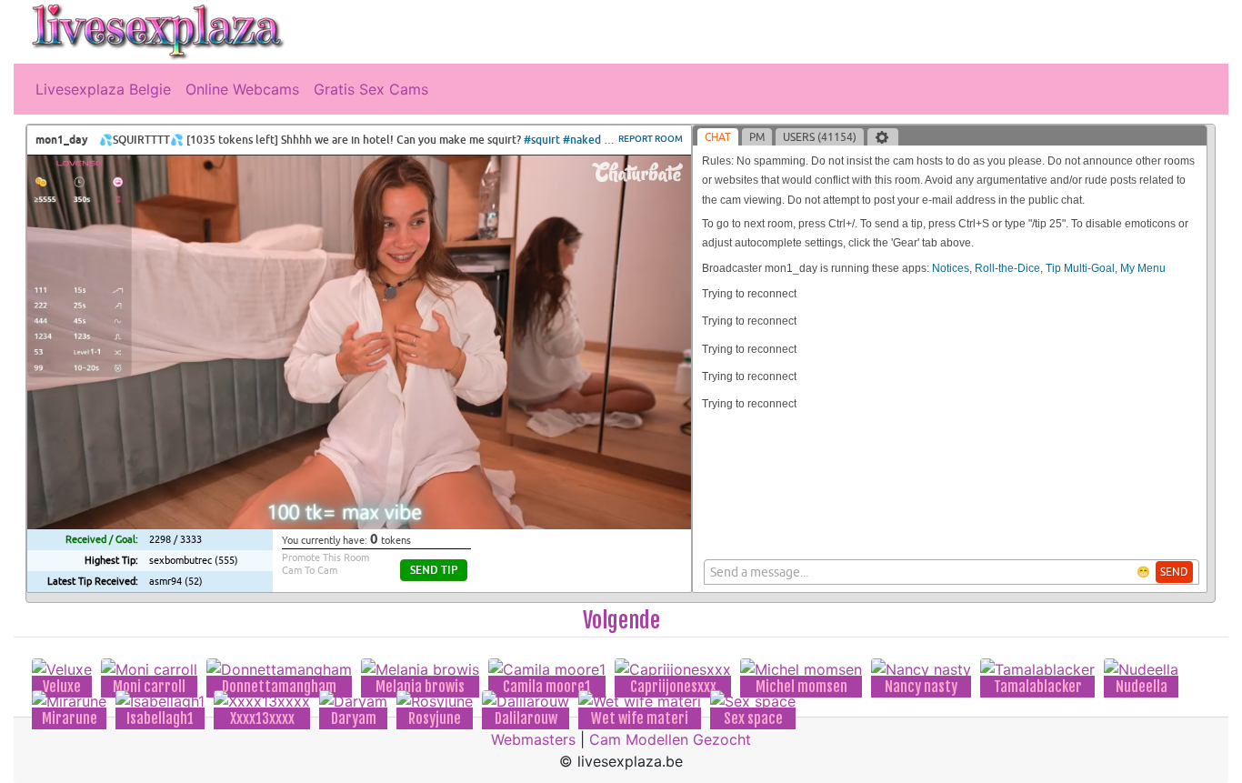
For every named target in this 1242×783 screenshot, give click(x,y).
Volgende (621, 620)
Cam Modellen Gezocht (670, 739)
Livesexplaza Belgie (103, 89)
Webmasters (533, 739)
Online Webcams (242, 89)
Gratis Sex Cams (371, 89)
